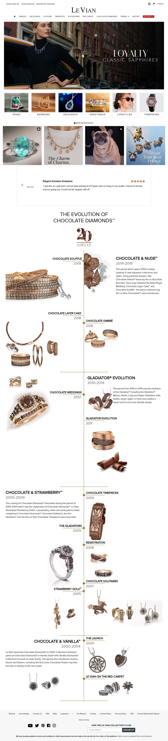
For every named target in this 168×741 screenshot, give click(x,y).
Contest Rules (105, 714)
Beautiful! (48, 175)
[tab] (16, 105)
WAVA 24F (30, 187)
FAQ (47, 714)
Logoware (65, 714)
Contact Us (37, 714)
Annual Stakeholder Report (148, 714)
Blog (55, 714)
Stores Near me (12, 4)
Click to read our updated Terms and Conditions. (135, 736)
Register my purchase (45, 4)
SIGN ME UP (128, 730)
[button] (8, 55)
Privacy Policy (120, 714)
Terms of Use (84, 720)
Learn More (22, 145)
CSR (132, 714)
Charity (93, 714)
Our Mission (81, 714)
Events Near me (27, 4)
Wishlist (12, 714)
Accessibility (24, 714)
